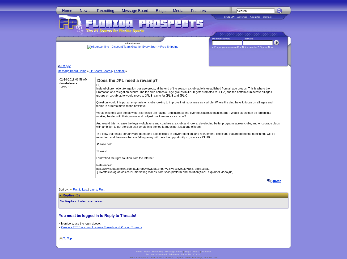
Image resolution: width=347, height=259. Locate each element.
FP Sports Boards (100, 71)
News (84, 11)
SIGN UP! (229, 17)
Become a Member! (156, 254)
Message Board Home (72, 71)
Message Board (135, 11)
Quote (276, 181)
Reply (65, 66)
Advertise (242, 17)
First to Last (80, 189)
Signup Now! (267, 47)
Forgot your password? (226, 47)
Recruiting (105, 11)
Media (178, 11)
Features (198, 11)
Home (67, 11)
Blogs (160, 11)
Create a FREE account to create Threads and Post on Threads (101, 227)
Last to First (97, 189)
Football (119, 71)
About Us (255, 17)
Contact (267, 17)
